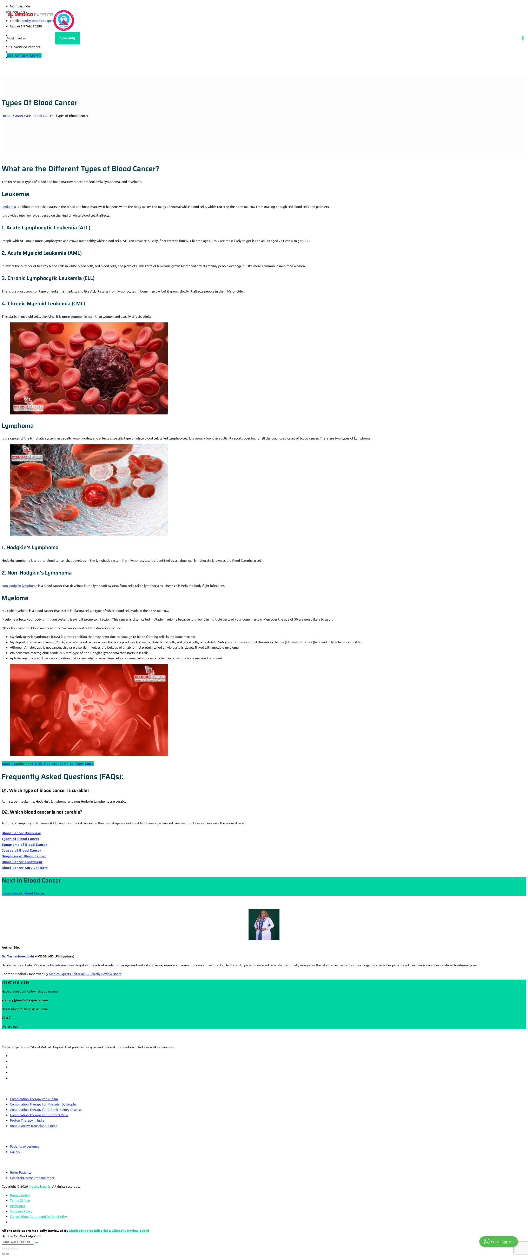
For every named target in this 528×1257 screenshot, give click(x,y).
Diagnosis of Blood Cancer (24, 856)
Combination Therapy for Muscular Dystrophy (43, 1104)
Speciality (67, 38)
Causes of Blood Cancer (21, 850)
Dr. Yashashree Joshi (18, 956)
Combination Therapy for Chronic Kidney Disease (46, 1109)
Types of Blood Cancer (20, 838)
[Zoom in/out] (3, 1248)
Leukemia (9, 206)
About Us (42, 38)
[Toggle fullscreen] (7, 1248)
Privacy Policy (20, 1195)
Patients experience (24, 1146)
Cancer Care (22, 115)
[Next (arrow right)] (7, 1254)
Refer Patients (20, 1172)
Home (19, 38)
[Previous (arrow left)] (3, 1254)
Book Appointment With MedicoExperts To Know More (48, 763)
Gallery (15, 1151)
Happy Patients (115, 38)
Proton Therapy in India (27, 1120)
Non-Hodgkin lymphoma (19, 585)
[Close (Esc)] (15, 1248)
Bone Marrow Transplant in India (33, 1125)
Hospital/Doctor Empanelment (32, 1177)
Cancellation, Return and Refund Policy (38, 1216)
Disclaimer (17, 1206)
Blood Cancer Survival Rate (25, 867)
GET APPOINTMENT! (24, 55)
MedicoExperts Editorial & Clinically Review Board (85, 973)
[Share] (11, 1248)
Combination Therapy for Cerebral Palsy (39, 1115)
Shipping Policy (21, 1211)
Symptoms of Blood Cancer (24, 844)
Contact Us (146, 38)
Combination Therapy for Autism (34, 1099)
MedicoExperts (40, 1186)
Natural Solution (178, 38)
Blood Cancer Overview (21, 833)
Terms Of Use (20, 1200)
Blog (89, 38)
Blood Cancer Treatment (22, 862)
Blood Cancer (43, 115)
